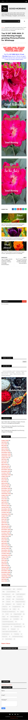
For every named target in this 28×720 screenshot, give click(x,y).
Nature (4, 629)
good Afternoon (6, 594)
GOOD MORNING (6, 589)
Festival (8, 601)
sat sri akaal (8, 639)
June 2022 (4, 498)
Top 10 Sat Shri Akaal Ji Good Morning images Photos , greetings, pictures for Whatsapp (12, 224)
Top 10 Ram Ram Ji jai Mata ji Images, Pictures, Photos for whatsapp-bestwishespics (13, 422)
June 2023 (4, 480)
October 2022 (5, 492)
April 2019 (4, 564)
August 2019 (4, 557)
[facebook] (9, 714)
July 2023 (3, 478)
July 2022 (3, 497)
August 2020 (4, 536)
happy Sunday (17, 614)
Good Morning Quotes (7, 621)
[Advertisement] (14, 284)
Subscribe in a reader (6, 685)
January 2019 (4, 569)
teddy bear (5, 619)
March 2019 (4, 565)
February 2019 (5, 567)
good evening (19, 599)
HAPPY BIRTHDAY (20, 594)
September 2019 (5, 555)
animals (8, 599)
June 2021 (4, 519)
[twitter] (26, 1)
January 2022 (5, 507)
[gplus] (18, 714)
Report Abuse (5, 643)
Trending (16, 634)
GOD (7, 614)
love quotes (5, 626)
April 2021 (4, 522)
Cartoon (19, 604)
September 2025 (6, 454)
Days (3, 616)
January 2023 (5, 486)
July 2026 (4, 442)
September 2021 (5, 514)
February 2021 (5, 526)
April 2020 (4, 543)
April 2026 (4, 447)
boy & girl (4, 636)
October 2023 (5, 473)
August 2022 (4, 495)
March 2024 (4, 464)
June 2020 (4, 540)
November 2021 (5, 510)
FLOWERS (16, 619)
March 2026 (4, 449)
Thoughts (9, 596)
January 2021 (4, 527)
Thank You (4, 609)
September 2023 (6, 474)
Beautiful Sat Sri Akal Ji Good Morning (14, 27)
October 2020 (5, 533)
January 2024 (5, 468)
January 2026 (5, 450)
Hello (14, 609)
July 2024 (4, 459)
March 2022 (4, 504)
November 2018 (5, 572)
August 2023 (4, 476)
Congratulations (16, 606)
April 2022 (4, 502)
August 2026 (4, 440)
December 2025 (5, 452)
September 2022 (6, 493)
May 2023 (4, 481)
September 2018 (5, 576)
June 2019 (4, 560)
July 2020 (4, 538)
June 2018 (4, 581)
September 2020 (6, 534)
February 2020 (5, 546)
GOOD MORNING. (11, 591)
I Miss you (4, 606)
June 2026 (4, 444)
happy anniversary (20, 601)
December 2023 (5, 469)
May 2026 (4, 445)
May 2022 (4, 500)
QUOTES (19, 589)
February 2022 (5, 505)
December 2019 (5, 550)
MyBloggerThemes (14, 718)
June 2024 (4, 461)
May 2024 (4, 462)
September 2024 (6, 456)
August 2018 (4, 577)
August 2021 (4, 516)
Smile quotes (5, 634)
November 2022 (5, 490)
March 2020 (4, 545)
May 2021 (3, 521)
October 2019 (5, 553)
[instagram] (15, 714)
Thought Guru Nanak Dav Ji (8, 611)
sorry (22, 611)
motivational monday (17, 636)
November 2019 (5, 551)
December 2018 (5, 570)
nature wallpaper (15, 616)
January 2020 (5, 548)
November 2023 (5, 471)
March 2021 (4, 524)
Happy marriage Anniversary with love (11, 624)
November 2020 (5, 531)
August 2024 (5, 457)
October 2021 (5, 512)
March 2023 (4, 483)
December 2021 (5, 509)
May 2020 (4, 541)
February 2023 (5, 485)
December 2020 (5, 529)
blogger (24, 301)
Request (13, 629)
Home (2, 27)
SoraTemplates (13, 716)
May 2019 (3, 562)
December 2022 (5, 488)
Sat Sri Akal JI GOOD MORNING (9, 631)
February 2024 (5, 466)
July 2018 (3, 579)
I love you (19, 596)
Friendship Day (17, 626)
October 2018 (5, 574)
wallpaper (8, 604)
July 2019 (3, 558)
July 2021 (3, 517)
